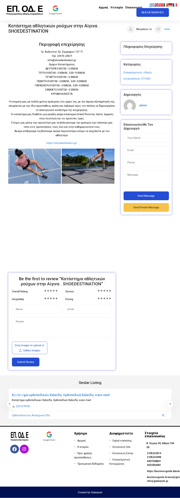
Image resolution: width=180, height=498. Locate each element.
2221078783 (23, 406)
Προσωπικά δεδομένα (90, 463)
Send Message (146, 195)
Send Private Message (146, 207)
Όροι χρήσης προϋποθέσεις (83, 455)
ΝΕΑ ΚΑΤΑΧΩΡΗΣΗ (153, 12)
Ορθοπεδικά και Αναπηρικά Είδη (31, 415)
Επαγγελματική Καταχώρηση (119, 461)
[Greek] (152, 4)
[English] (157, 4)
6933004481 (154, 465)
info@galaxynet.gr (157, 481)
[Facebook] (14, 449)
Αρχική (103, 7)
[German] (170, 4)
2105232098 (154, 457)
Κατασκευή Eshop (122, 453)
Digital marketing (121, 440)
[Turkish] (161, 4)
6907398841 (154, 461)
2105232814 (154, 453)
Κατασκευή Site (121, 447)
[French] (175, 4)
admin (143, 105)
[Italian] (166, 4)
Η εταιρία (117, 7)
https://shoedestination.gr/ (62, 143)
